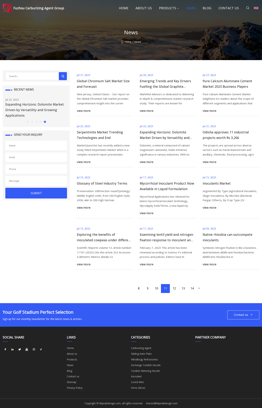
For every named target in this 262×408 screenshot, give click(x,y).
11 (165, 288)
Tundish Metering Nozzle (145, 371)
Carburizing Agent (141, 348)
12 (174, 288)
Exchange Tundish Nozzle (146, 365)
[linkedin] (12, 349)
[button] (27, 121)
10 (156, 288)
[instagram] (34, 349)
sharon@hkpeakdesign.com (162, 403)
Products (167, 8)
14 (192, 288)
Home (123, 8)
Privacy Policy (75, 387)
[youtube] (26, 349)
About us (143, 8)
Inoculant (136, 376)
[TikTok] (41, 349)
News (191, 8)
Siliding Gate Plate (141, 353)
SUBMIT (36, 193)
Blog (207, 8)
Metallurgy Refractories (144, 359)
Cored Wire (137, 382)
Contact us (229, 8)
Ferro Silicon (138, 387)
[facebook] (5, 349)
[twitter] (19, 349)
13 (183, 288)
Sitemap (71, 382)
